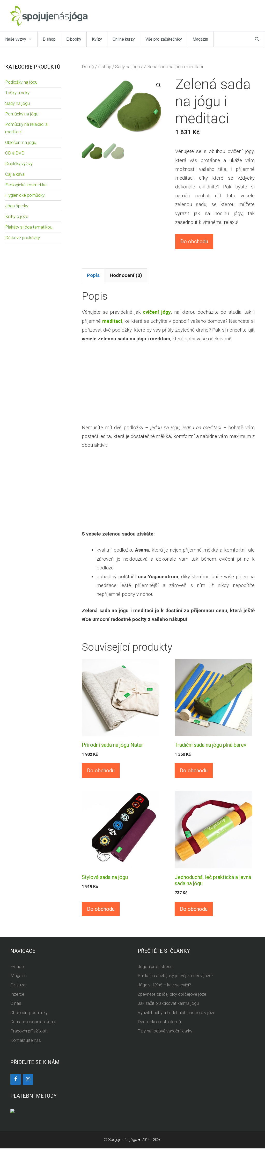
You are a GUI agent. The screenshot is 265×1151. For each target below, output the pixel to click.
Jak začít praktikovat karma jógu (168, 1003)
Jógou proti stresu (155, 966)
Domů (88, 66)
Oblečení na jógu (20, 142)
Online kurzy (124, 39)
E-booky (73, 39)
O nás (15, 1003)
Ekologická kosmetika (26, 184)
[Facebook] (15, 1079)
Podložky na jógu (21, 82)
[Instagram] (28, 1079)
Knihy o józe (16, 216)
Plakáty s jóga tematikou (28, 227)
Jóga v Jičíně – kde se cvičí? (164, 984)
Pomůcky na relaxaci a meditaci (26, 128)
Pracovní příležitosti (28, 1030)
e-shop (104, 66)
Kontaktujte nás (25, 1040)
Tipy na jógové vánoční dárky (165, 1030)
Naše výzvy (15, 39)
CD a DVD (15, 153)
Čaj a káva (15, 174)
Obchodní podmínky (29, 1012)
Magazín (200, 39)
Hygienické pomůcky (25, 195)
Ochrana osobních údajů (33, 1021)
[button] (158, 85)
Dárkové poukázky (22, 237)
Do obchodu (194, 241)
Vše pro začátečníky (163, 39)
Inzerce (17, 994)
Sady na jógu (127, 66)
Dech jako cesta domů (159, 1021)
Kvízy (97, 39)
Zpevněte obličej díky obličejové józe (172, 994)
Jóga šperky (16, 205)
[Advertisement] (168, 387)
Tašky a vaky (17, 92)
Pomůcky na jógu (21, 113)
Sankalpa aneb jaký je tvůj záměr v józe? (176, 975)
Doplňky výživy (19, 163)
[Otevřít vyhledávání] (257, 39)
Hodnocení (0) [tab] (126, 275)
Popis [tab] (93, 275)
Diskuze (17, 984)
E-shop (49, 39)
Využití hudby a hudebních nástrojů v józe (176, 1012)
